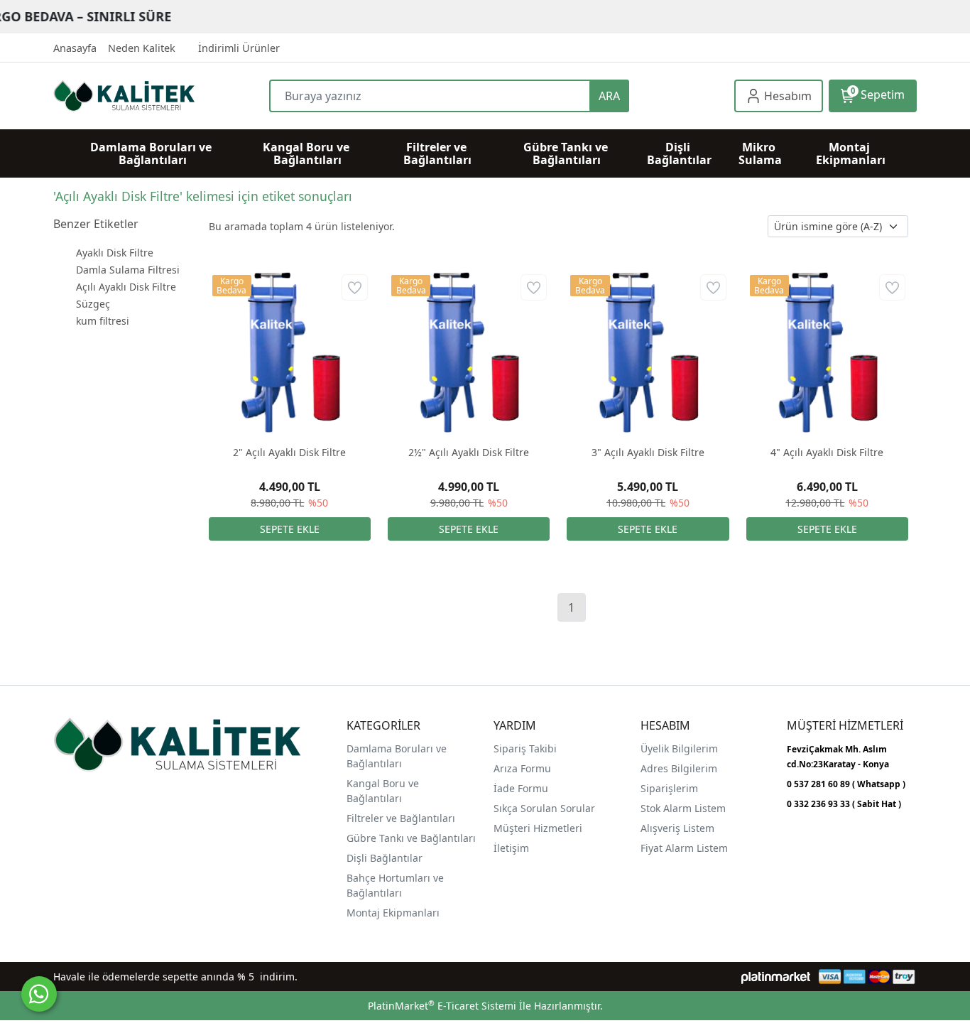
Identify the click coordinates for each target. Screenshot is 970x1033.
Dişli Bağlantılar (385, 858)
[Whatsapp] (39, 994)
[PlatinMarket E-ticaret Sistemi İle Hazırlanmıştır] (775, 976)
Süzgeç (93, 303)
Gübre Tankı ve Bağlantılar (410, 838)
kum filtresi (102, 321)
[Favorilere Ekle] (354, 287)
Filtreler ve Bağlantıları (401, 818)
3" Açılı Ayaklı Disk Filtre (648, 452)
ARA (609, 96)
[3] (648, 352)
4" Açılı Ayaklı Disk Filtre (826, 452)
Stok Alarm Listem (683, 808)
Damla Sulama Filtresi (128, 269)
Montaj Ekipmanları (393, 912)
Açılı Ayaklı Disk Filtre (126, 286)
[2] (290, 352)
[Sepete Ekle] (290, 529)
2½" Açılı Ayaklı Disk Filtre (468, 452)
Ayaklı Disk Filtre (114, 252)
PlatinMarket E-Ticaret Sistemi (442, 1005)
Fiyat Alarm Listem (684, 848)
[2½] (469, 352)
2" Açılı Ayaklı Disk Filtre (289, 452)
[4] (827, 352)
